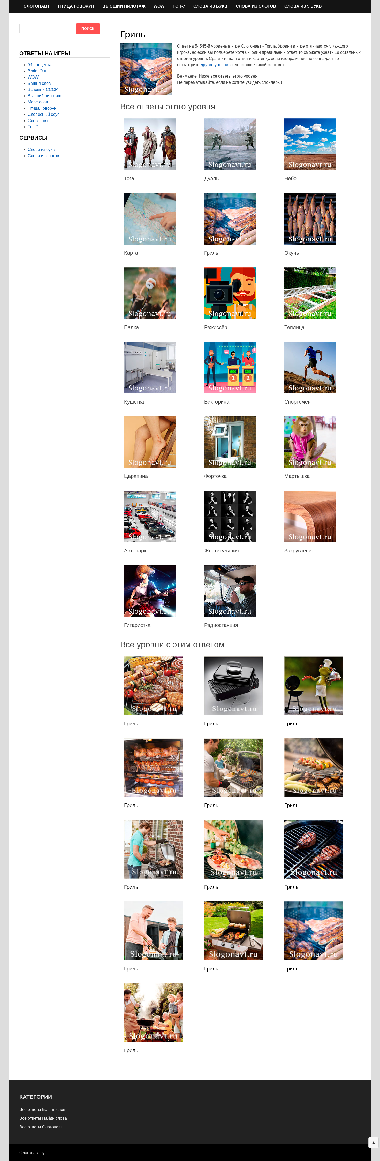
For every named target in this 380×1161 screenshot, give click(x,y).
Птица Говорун (76, 6)
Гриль (131, 723)
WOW (159, 6)
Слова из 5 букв (303, 6)
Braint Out (37, 71)
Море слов (38, 102)
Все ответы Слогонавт (41, 1127)
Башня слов (39, 83)
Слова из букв (210, 6)
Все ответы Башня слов (42, 1109)
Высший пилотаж (123, 6)
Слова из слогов (256, 6)
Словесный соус (43, 114)
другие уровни (214, 65)
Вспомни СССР (43, 89)
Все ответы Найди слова (43, 1118)
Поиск (87, 29)
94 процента (39, 65)
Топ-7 (179, 6)
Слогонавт (37, 6)
